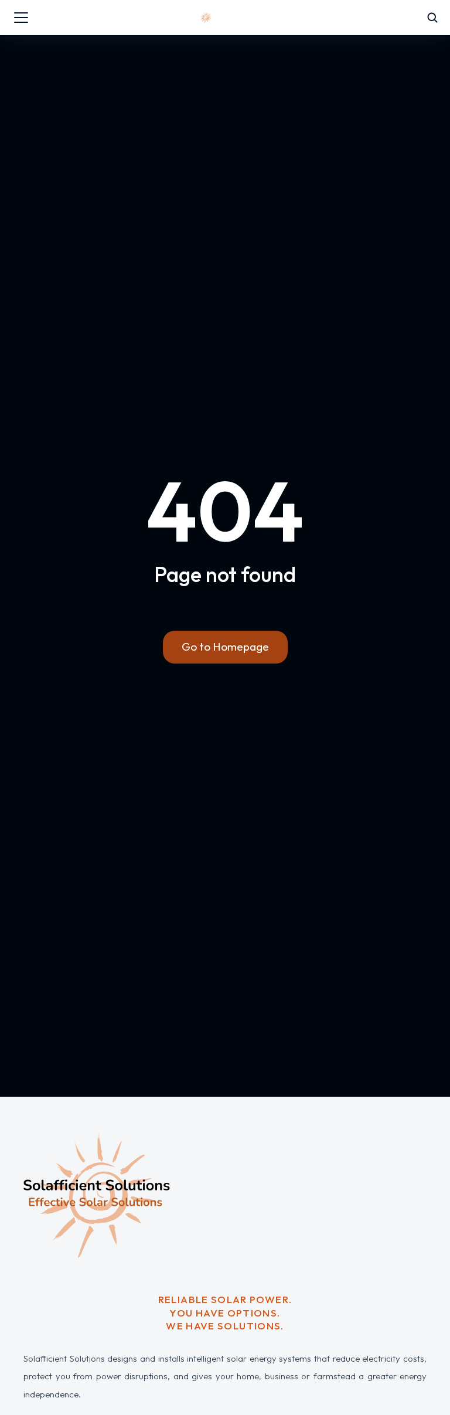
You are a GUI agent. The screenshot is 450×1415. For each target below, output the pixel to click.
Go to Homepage (225, 647)
